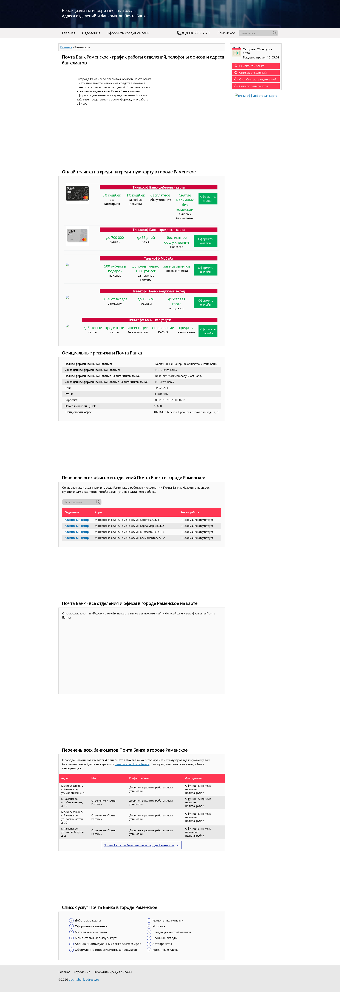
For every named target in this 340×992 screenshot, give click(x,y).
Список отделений (253, 73)
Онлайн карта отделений (257, 79)
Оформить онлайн (208, 199)
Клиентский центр (77, 519)
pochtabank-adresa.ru (84, 979)
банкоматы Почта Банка (132, 764)
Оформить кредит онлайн (128, 33)
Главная (69, 33)
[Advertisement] (141, 140)
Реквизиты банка (251, 66)
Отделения (91, 33)
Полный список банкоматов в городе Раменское (139, 845)
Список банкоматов (253, 86)
